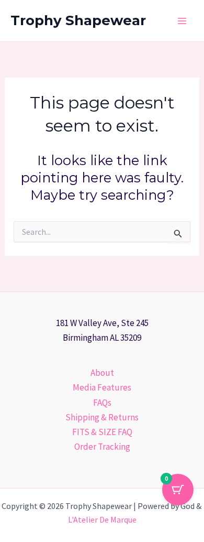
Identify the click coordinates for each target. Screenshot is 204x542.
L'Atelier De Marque (102, 519)
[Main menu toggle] (182, 20)
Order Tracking (102, 446)
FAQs (102, 402)
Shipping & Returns (102, 417)
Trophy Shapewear (78, 20)
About (102, 372)
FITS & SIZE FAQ (102, 432)
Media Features (102, 387)
